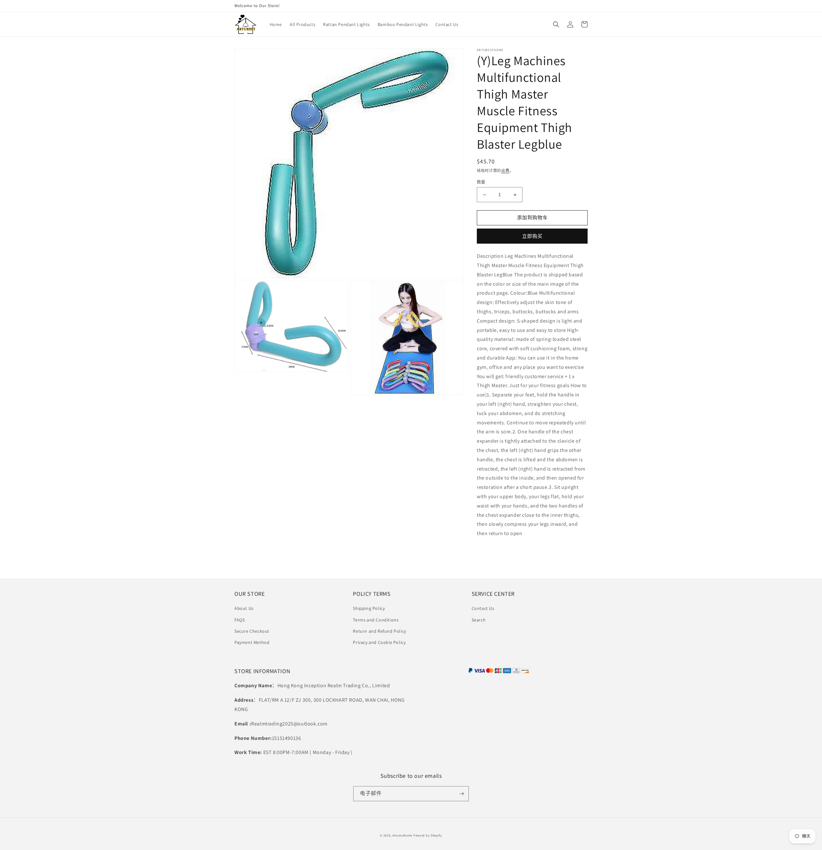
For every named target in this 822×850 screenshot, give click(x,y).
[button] (556, 24)
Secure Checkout (251, 631)
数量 (481, 182)
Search (479, 620)
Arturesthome (402, 835)
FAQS (239, 620)
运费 (505, 170)
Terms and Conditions (375, 620)
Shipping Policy (369, 608)
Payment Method (251, 642)
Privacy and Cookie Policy (379, 642)
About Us (244, 608)
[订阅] (461, 793)
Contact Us (483, 608)
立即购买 (532, 236)
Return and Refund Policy (379, 631)
